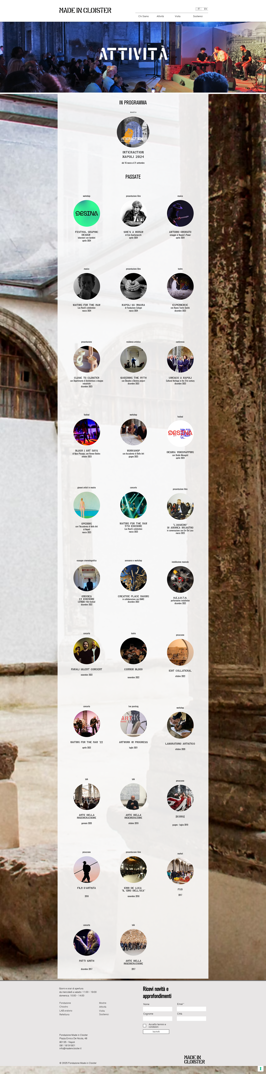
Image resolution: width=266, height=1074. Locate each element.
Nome (146, 1004)
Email (180, 1004)
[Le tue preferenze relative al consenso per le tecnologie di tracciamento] (261, 1069)
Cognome (148, 1014)
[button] (145, 15)
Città (179, 1014)
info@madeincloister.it (70, 1048)
